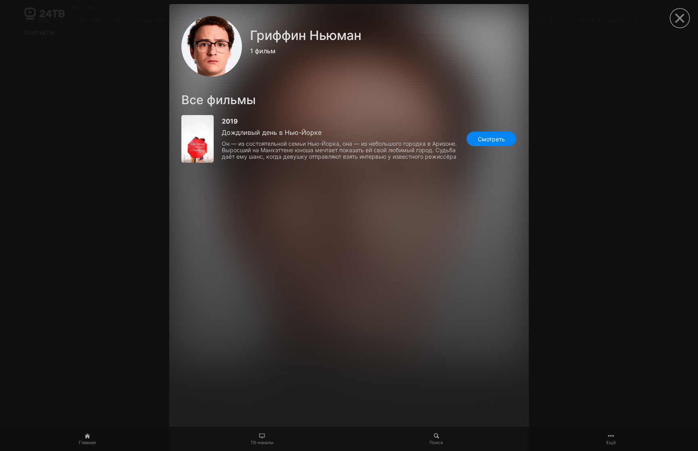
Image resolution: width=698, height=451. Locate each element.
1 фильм (262, 51)
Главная (87, 442)
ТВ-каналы (261, 442)
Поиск (436, 442)
